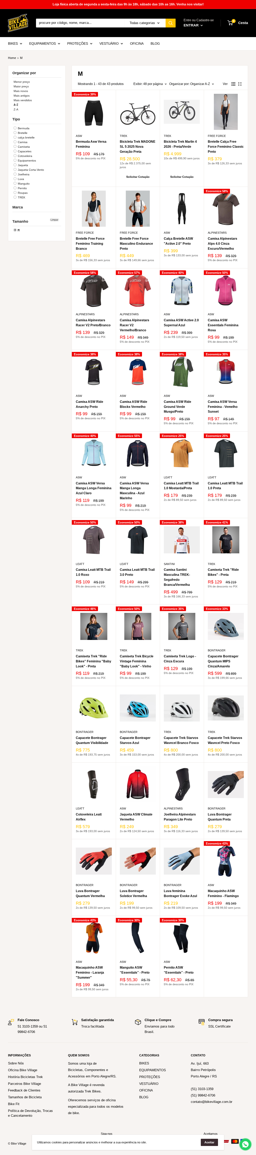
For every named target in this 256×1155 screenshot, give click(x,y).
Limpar (54, 219)
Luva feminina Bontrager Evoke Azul (180, 893)
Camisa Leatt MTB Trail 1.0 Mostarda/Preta (181, 486)
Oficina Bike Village (22, 1070)
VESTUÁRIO (148, 1084)
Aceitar (209, 1142)
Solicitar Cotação (138, 176)
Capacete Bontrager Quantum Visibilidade (92, 740)
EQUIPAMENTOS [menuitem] (42, 43)
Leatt (168, 477)
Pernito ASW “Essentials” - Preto (179, 970)
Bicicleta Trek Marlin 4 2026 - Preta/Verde (180, 144)
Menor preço (22, 81)
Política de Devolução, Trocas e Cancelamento (30, 1113)
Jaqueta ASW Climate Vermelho (136, 817)
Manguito (23, 183)
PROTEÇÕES (149, 1077)
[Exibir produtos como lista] (240, 84)
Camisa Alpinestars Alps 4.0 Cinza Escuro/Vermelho (222, 243)
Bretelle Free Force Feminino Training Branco (90, 243)
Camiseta (23, 146)
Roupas (22, 192)
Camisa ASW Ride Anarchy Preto (89, 404)
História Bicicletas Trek (25, 1077)
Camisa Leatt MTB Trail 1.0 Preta (225, 486)
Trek (211, 564)
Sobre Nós (16, 1063)
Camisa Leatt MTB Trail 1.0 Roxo (93, 572)
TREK (21, 197)
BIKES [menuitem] (13, 43)
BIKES (144, 1063)
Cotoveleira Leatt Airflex (89, 817)
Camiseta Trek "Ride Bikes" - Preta (223, 572)
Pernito (22, 188)
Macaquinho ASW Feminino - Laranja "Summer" (90, 972)
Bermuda (23, 128)
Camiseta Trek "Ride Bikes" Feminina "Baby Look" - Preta (93, 661)
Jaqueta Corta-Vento (30, 169)
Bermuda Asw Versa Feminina (91, 144)
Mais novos (21, 91)
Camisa (22, 142)
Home (12, 58)
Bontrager (216, 650)
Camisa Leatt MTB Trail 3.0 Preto (137, 572)
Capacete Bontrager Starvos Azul (135, 740)
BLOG (143, 1097)
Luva (20, 179)
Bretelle (22, 132)
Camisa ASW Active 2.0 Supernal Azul (181, 322)
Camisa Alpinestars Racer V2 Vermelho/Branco (134, 325)
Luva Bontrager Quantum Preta (220, 817)
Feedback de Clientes (24, 1090)
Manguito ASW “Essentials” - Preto (135, 970)
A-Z (16, 104)
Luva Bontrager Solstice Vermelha (133, 893)
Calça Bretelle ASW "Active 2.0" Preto (178, 241)
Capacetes (24, 151)
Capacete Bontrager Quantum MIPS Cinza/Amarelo (223, 661)
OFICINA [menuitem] (137, 43)
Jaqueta (22, 165)
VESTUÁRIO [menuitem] (109, 43)
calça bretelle (26, 137)
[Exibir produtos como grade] (233, 84)
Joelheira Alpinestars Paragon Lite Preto (180, 817)
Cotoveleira (24, 156)
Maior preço (21, 86)
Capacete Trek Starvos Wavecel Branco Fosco (181, 740)
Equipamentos (26, 160)
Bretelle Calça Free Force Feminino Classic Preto (226, 146)
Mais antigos (22, 95)
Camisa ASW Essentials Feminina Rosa (223, 325)
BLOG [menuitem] (155, 43)
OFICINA (146, 1090)
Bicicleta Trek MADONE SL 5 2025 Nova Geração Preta (137, 146)
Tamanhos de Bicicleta (25, 1097)
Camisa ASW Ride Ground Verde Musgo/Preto (177, 406)
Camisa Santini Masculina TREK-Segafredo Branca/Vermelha (177, 577)
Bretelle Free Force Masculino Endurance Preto (136, 243)
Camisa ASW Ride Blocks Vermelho (133, 404)
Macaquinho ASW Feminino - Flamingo (223, 893)
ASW (79, 135)
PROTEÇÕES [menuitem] (77, 43)
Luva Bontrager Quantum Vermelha (90, 893)
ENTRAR (192, 25)
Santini (169, 564)
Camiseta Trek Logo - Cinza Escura (180, 659)
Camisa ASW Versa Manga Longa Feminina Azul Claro (93, 488)
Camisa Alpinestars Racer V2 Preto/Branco (93, 322)
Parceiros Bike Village (24, 1084)
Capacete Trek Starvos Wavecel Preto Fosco (225, 740)
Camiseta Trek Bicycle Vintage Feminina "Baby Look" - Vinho (136, 661)
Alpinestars (217, 232)
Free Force (217, 135)
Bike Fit (13, 1104)
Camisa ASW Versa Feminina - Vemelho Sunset (223, 406)
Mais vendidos (23, 100)
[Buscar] (171, 23)
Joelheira (23, 174)
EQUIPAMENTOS (152, 1070)
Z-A (16, 109)
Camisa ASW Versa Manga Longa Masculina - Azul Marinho (134, 491)
